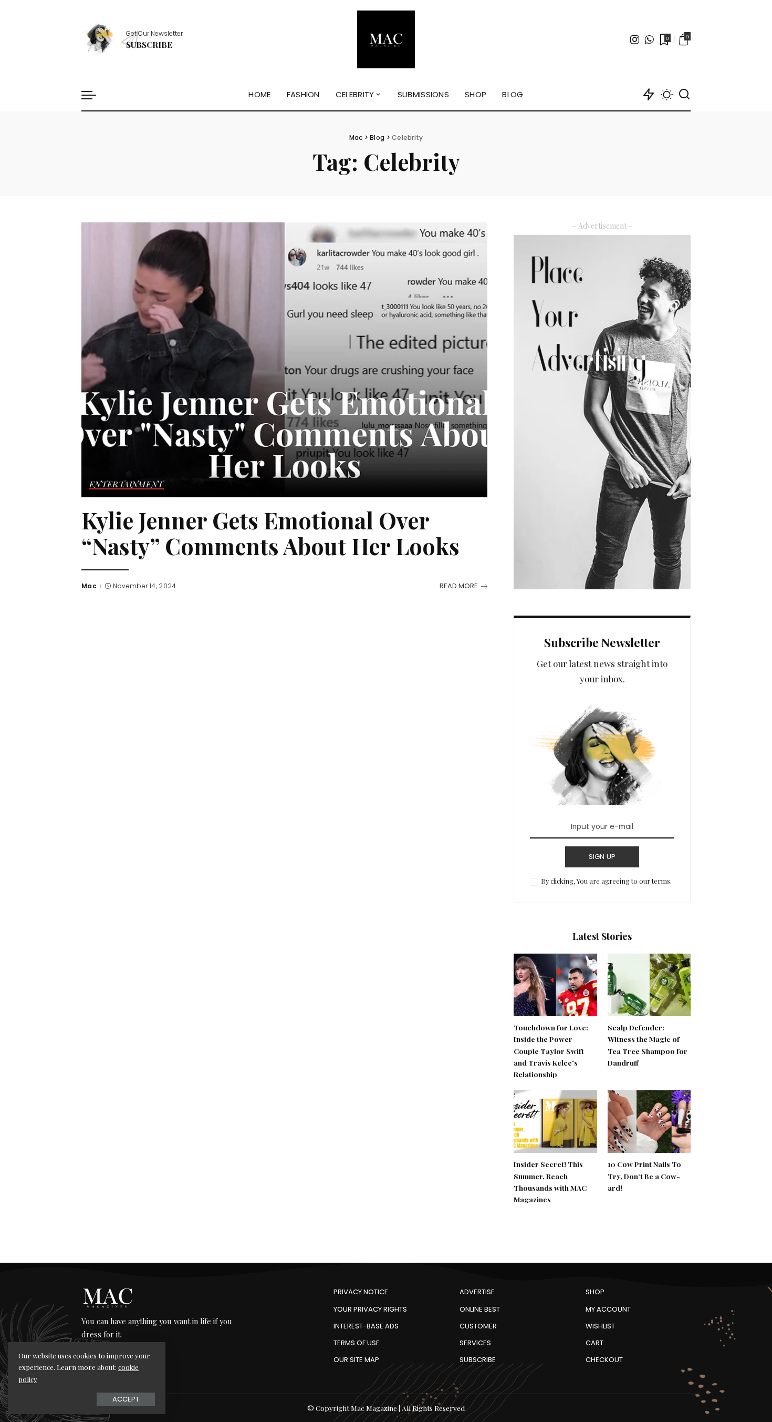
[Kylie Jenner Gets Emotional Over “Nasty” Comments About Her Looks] (284, 359)
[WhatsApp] (649, 39)
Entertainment (126, 484)
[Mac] (386, 39)
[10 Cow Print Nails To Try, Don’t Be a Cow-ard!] (649, 1121)
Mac (89, 585)
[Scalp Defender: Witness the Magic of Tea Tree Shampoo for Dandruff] (649, 985)
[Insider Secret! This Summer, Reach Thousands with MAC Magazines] (555, 1121)
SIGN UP (602, 857)
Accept (125, 1399)
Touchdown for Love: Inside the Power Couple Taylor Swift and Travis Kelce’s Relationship (551, 1050)
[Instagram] (635, 39)
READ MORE (459, 586)
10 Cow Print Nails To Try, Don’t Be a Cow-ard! (644, 1175)
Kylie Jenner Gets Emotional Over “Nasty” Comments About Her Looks (270, 533)
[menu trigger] (94, 94)
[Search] (684, 94)
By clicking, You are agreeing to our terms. (606, 880)
